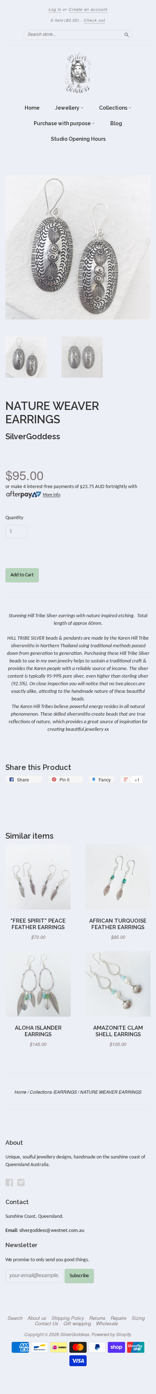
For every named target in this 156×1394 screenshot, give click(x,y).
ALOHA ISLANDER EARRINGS (38, 1031)
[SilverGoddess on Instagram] (21, 1183)
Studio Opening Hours (78, 139)
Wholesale (107, 1323)
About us (37, 1318)
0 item (65, 20)
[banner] (78, 72)
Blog (116, 123)
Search (15, 1318)
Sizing (138, 1318)
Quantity (14, 518)
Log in (55, 9)
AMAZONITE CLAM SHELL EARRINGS (118, 1031)
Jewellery (68, 108)
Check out (94, 20)
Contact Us (46, 1323)
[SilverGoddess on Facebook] (9, 1183)
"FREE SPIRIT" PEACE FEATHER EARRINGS (38, 924)
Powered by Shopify (111, 1334)
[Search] (126, 35)
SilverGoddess (32, 436)
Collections (113, 108)
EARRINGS (65, 1092)
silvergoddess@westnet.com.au (51, 1230)
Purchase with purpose (63, 123)
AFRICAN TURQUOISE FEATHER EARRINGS (118, 924)
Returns (97, 1318)
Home (32, 108)
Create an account (88, 9)
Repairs (119, 1318)
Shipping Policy (68, 1318)
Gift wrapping (77, 1323)
